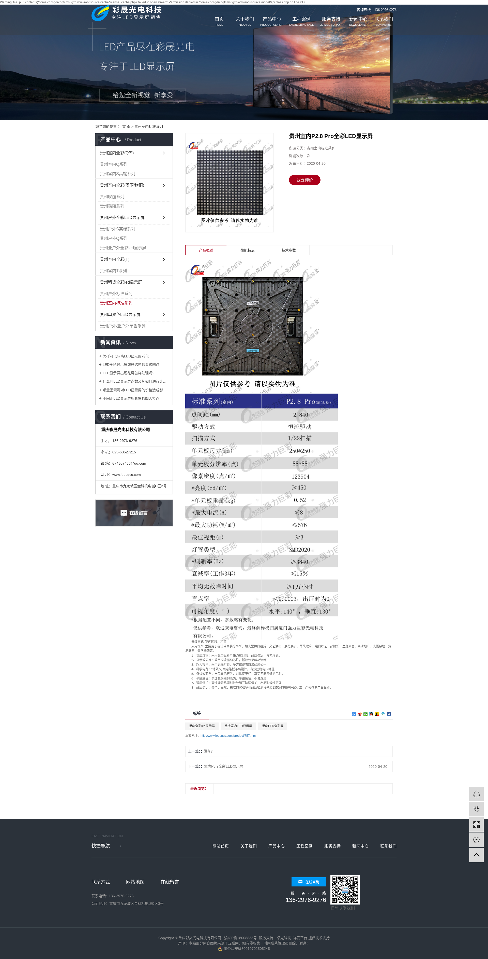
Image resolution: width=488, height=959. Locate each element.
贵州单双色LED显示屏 (120, 314)
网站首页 (220, 846)
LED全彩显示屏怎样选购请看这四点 (131, 365)
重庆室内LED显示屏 (238, 726)
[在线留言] (476, 839)
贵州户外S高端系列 (117, 229)
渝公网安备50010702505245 (246, 949)
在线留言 (170, 882)
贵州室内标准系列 (148, 126)
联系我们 (384, 21)
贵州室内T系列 (113, 271)
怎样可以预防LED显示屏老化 (126, 356)
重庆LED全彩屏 (272, 726)
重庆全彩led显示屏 (202, 726)
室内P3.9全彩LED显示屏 (223, 766)
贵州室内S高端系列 (117, 174)
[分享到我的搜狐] (377, 714)
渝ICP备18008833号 (240, 938)
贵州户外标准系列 (116, 293)
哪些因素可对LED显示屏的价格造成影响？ (136, 390)
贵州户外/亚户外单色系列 (123, 326)
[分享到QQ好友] (371, 714)
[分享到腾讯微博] (383, 714)
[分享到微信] (365, 714)
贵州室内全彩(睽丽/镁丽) (122, 185)
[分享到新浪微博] (360, 714)
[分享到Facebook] (389, 714)
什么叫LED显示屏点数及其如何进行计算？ (136, 381)
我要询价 (305, 180)
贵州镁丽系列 (112, 206)
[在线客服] (476, 794)
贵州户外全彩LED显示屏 (122, 217)
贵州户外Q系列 (113, 238)
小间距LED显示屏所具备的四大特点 (131, 398)
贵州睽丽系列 (112, 196)
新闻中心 (358, 21)
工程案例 (301, 21)
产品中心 (271, 21)
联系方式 (101, 882)
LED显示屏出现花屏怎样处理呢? (128, 373)
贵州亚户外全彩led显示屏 (123, 248)
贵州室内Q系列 (113, 164)
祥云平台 (300, 938)
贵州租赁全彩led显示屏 (121, 282)
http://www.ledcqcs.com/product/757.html (228, 736)
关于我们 (245, 21)
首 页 (126, 126)
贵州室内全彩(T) (114, 259)
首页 (219, 21)
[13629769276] (476, 809)
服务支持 (331, 21)
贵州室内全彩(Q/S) (117, 153)
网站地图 (135, 882)
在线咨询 (312, 882)
